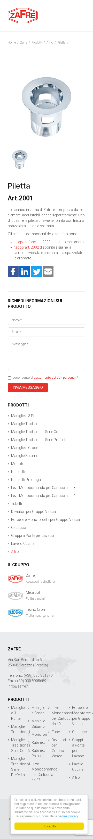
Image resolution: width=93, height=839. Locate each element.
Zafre (30, 575)
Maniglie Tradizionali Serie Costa (37, 432)
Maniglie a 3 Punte (25, 416)
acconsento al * (45, 377)
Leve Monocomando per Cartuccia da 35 (44, 488)
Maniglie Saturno (24, 456)
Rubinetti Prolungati (27, 480)
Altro (15, 551)
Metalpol (33, 592)
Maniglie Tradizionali (27, 424)
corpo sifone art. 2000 (32, 242)
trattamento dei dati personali (55, 377)
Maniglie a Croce (24, 448)
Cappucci (19, 528)
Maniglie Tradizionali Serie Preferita (39, 440)
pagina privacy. (68, 816)
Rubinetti (18, 472)
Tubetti (16, 504)
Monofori (19, 464)
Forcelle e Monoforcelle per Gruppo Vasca (45, 520)
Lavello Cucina (23, 543)
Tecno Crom (36, 609)
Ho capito (49, 826)
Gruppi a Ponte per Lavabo (32, 535)
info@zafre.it (18, 686)
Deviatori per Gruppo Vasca (33, 512)
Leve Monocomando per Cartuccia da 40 (44, 496)
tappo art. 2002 (26, 247)
